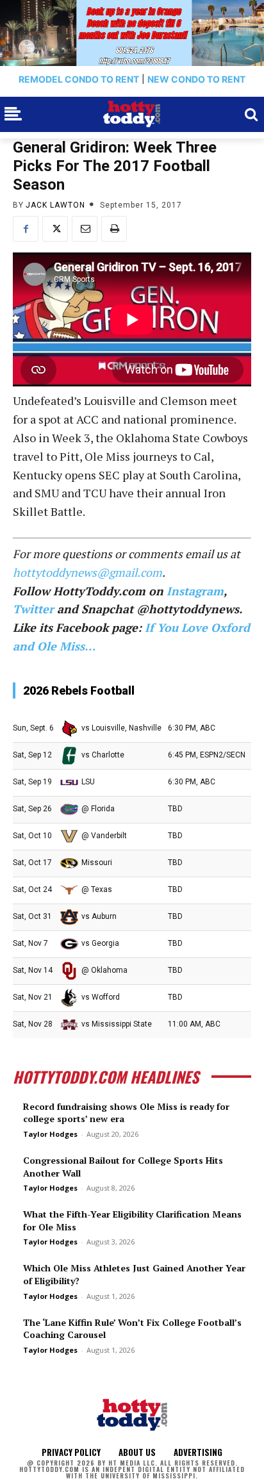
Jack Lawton (55, 205)
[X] (55, 229)
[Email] (84, 229)
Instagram (195, 591)
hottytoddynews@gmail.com (87, 572)
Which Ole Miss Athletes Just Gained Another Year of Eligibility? (134, 1274)
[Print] (114, 229)
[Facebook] (25, 229)
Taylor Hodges (50, 1134)
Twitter (33, 608)
